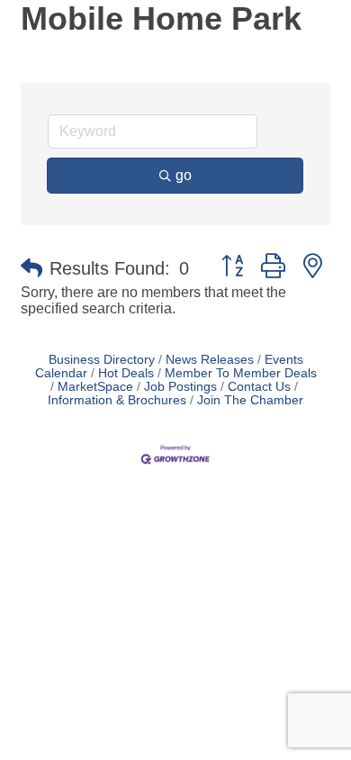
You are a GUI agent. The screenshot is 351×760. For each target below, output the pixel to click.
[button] (31, 268)
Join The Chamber (250, 400)
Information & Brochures (117, 400)
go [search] (184, 175)
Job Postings (180, 387)
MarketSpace (95, 387)
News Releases (210, 359)
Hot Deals (126, 373)
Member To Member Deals (241, 373)
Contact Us (259, 387)
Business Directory (102, 359)
